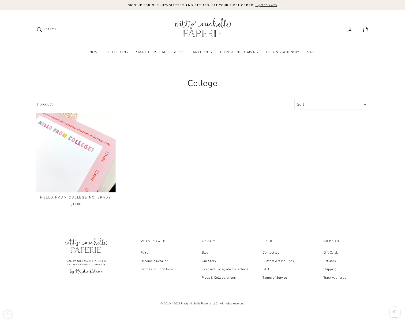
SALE (311, 52)
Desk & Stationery (282, 52)
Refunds (329, 261)
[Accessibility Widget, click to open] (7, 314)
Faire (144, 252)
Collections (117, 52)
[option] (202, 5)
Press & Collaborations (219, 277)
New (94, 52)
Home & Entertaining (239, 52)
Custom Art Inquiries (278, 261)
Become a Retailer (154, 261)
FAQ (265, 269)
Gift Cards (331, 252)
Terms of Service (274, 277)
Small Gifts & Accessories (160, 52)
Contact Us (270, 252)
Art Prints (202, 52)
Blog (205, 252)
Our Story (209, 261)
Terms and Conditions (157, 269)
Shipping (330, 269)
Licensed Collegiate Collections (225, 269)
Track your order (335, 277)
